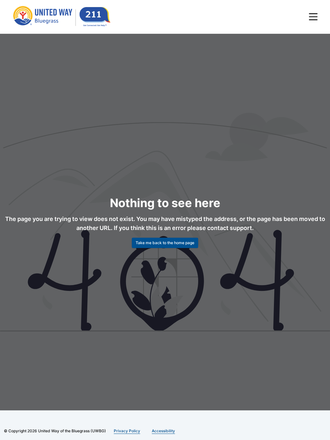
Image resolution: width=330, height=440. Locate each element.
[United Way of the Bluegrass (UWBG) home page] (67, 17)
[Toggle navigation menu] (313, 17)
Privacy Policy (125, 431)
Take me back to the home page (165, 242)
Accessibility (161, 431)
